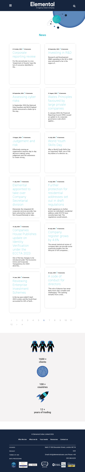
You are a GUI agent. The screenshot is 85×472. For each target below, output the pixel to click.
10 (66, 320)
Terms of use (14, 455)
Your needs (44, 439)
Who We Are (22, 439)
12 (11, 324)
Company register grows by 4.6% (58, 236)
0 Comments (27, 49)
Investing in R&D (60, 52)
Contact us (64, 439)
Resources (54, 439)
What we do (33, 439)
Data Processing (15, 458)
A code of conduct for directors (56, 280)
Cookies (12, 447)
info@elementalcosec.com (58, 454)
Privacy (12, 451)
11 (71, 320)
